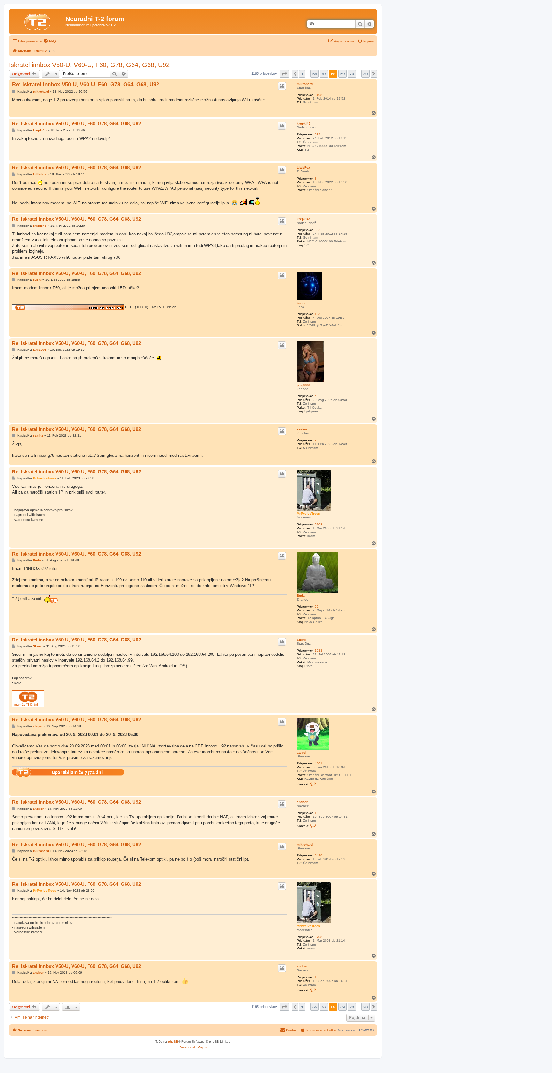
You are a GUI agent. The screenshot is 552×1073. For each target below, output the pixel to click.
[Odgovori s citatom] (282, 86)
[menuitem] (49, 41)
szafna (302, 429)
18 (316, 813)
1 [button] (302, 74)
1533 (318, 650)
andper (302, 802)
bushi (301, 303)
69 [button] (342, 74)
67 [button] (324, 74)
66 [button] (314, 74)
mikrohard (305, 84)
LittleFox (303, 167)
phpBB (173, 1041)
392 (317, 134)
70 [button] (351, 74)
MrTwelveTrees (308, 513)
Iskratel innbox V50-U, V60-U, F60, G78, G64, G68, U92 (89, 64)
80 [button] (365, 74)
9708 (318, 524)
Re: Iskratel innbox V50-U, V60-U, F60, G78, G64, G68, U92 (85, 84)
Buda (301, 595)
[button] (284, 74)
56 (316, 606)
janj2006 (303, 385)
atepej (301, 752)
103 (317, 314)
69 (316, 396)
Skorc (301, 639)
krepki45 (303, 123)
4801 (318, 763)
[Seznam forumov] (38, 21)
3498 (318, 94)
